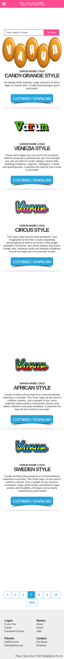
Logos (8, 620)
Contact (41, 638)
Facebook (41, 642)
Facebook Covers (14, 631)
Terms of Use (28, 656)
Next (32, 602)
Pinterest (41, 645)
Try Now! (51, 32)
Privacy (18, 656)
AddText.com (11, 642)
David (39, 627)
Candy (8, 627)
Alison (39, 624)
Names (41, 620)
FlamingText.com (13, 645)
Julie (39, 631)
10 (55, 594)
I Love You (10, 624)
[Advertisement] (33, 16)
